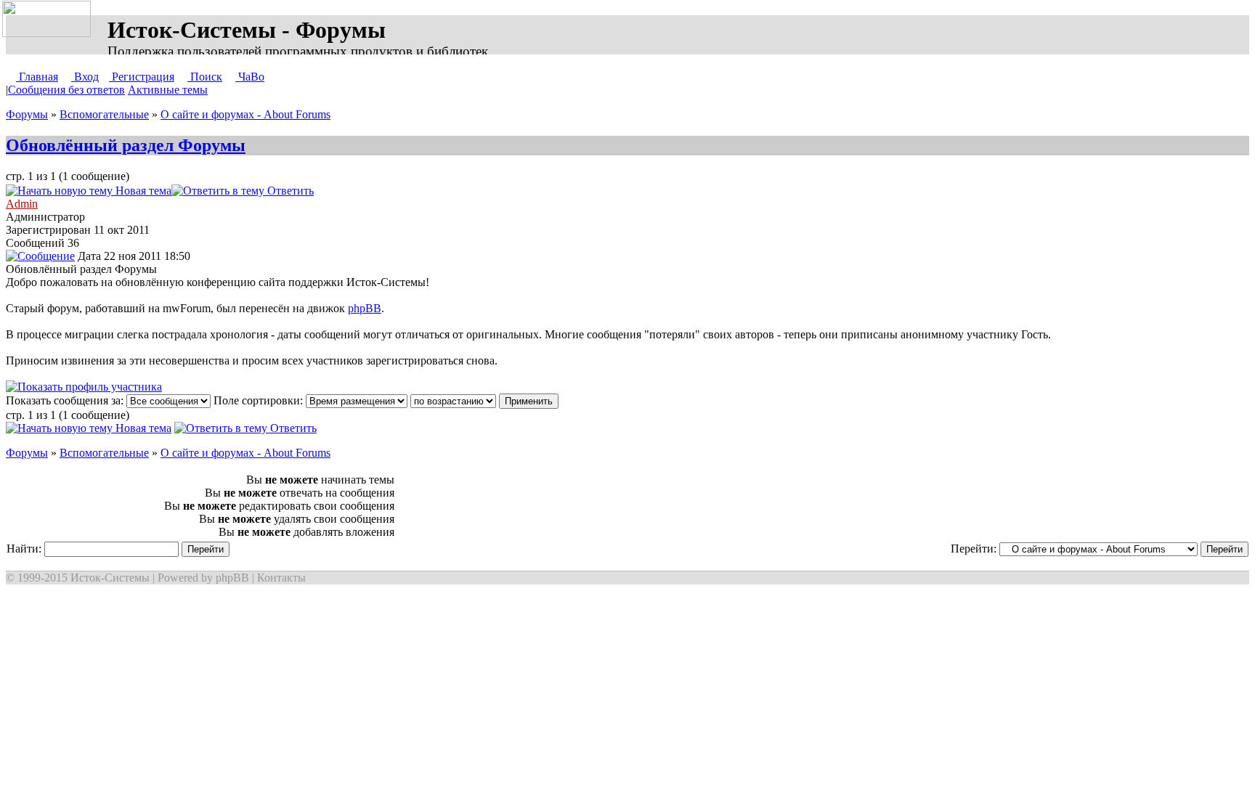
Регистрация (141, 76)
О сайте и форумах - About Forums (245, 114)
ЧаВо (249, 76)
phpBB (364, 308)
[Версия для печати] (328, 190)
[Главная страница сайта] (49, 19)
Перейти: (975, 548)
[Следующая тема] (360, 190)
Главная (37, 76)
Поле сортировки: (260, 400)
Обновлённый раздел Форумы (125, 145)
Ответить (289, 190)
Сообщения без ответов (66, 89)
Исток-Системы (110, 577)
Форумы (27, 114)
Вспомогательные (104, 114)
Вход (85, 76)
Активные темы (168, 89)
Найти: (25, 548)
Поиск (204, 76)
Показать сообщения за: (66, 400)
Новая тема (142, 190)
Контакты (281, 577)
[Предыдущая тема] (346, 190)
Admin (22, 203)
